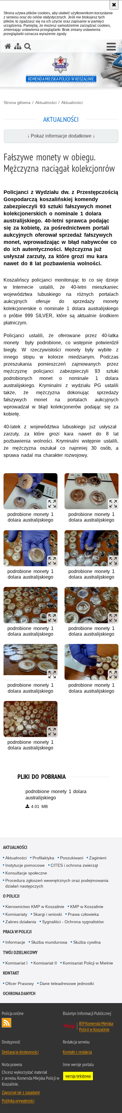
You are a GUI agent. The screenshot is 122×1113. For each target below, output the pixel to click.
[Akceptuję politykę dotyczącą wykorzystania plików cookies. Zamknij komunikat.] (114, 5)
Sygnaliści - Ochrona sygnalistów (73, 921)
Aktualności (46, 102)
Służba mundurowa (49, 942)
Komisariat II (45, 963)
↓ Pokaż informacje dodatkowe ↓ (61, 135)
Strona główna (17, 102)
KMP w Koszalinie (86, 906)
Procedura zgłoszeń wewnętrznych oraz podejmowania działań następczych (56, 883)
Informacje (15, 942)
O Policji (11, 896)
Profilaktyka (43, 857)
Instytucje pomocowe (25, 865)
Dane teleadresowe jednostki (67, 983)
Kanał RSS (6, 1022)
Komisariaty (16, 914)
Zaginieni (97, 857)
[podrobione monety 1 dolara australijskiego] (30, 491)
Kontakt (11, 973)
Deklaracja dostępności (20, 1052)
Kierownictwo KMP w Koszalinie (34, 906)
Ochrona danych (19, 993)
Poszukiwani (71, 857)
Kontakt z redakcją (77, 1052)
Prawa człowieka (83, 914)
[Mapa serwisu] (17, 46)
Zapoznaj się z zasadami (21, 1092)
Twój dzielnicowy (20, 952)
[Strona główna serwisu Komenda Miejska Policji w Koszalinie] (8, 46)
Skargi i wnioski (47, 914)
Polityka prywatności (18, 1100)
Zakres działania (20, 921)
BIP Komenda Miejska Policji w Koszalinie (96, 1026)
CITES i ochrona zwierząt (74, 865)
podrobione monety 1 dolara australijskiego (56, 794)
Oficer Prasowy (19, 983)
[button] (111, 47)
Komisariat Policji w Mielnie (88, 963)
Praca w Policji (17, 932)
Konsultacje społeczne (26, 873)
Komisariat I (16, 963)
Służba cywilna (87, 942)
